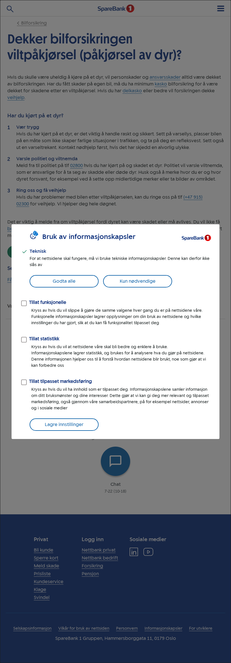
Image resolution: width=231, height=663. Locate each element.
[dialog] (115, 331)
